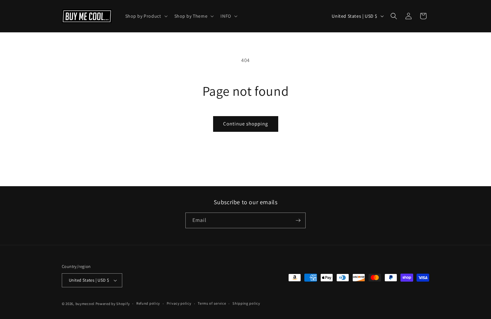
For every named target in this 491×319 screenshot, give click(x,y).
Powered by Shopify (113, 303)
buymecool (85, 303)
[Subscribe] (298, 220)
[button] (145, 16)
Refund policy (148, 303)
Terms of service (212, 303)
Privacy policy (179, 303)
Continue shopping (245, 123)
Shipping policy (246, 303)
